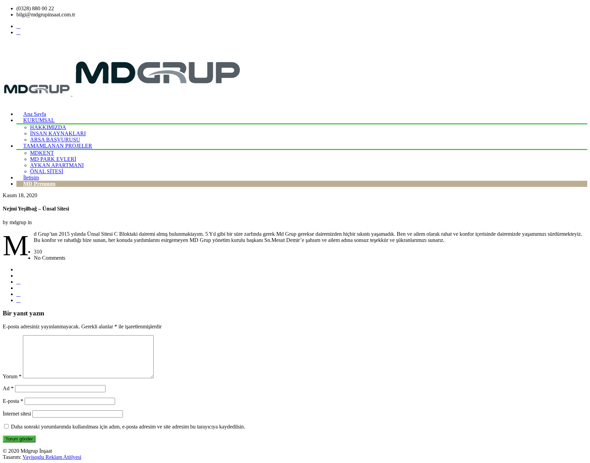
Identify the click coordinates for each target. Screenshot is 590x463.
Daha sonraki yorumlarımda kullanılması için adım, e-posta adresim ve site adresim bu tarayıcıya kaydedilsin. (128, 427)
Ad (8, 388)
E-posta (13, 401)
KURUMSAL (39, 120)
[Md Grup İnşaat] (123, 94)
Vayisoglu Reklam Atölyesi (52, 457)
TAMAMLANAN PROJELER (57, 146)
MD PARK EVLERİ (53, 159)
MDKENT (42, 153)
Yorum (12, 376)
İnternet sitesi (17, 414)
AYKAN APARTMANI (57, 165)
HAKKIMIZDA (48, 127)
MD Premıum (39, 184)
